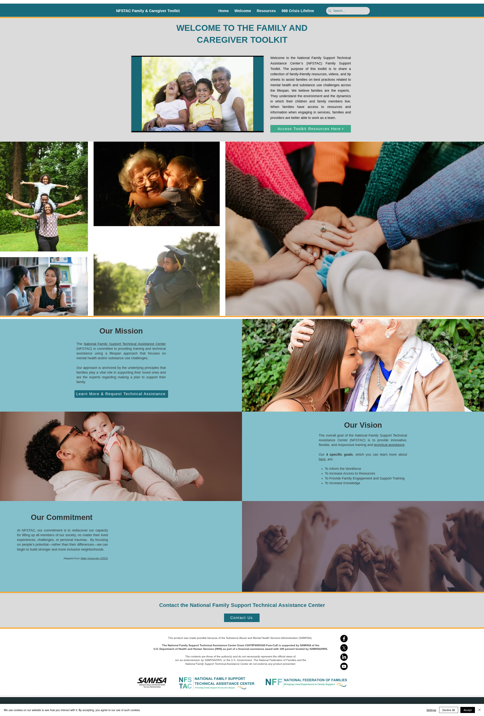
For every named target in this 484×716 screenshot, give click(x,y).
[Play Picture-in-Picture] (252, 127)
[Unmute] (142, 127)
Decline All (448, 710)
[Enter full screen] (258, 127)
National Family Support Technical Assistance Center (125, 344)
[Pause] (136, 127)
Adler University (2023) (94, 558)
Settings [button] (431, 710)
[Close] (479, 710)
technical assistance (389, 445)
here (322, 459)
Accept (468, 710)
